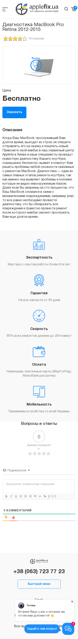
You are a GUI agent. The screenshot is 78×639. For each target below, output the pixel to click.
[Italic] (11, 496)
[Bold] (6, 496)
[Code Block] (39, 496)
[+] (54, 496)
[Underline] (15, 496)
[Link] (44, 496)
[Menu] (5, 9)
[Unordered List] (30, 496)
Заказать (14, 112)
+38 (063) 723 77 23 (39, 571)
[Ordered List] (25, 496)
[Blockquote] (35, 496)
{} (49, 496)
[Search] (66, 9)
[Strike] (20, 496)
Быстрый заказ (39, 584)
